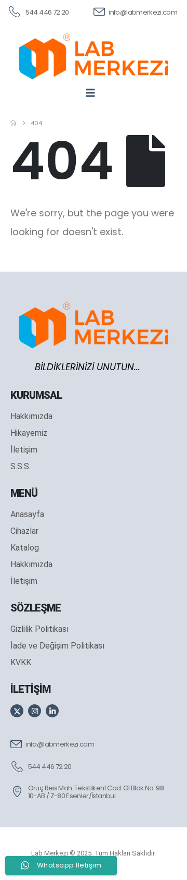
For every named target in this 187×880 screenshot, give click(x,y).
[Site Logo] (93, 56)
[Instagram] (34, 710)
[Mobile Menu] (94, 93)
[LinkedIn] (52, 710)
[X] (16, 710)
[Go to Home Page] (13, 123)
